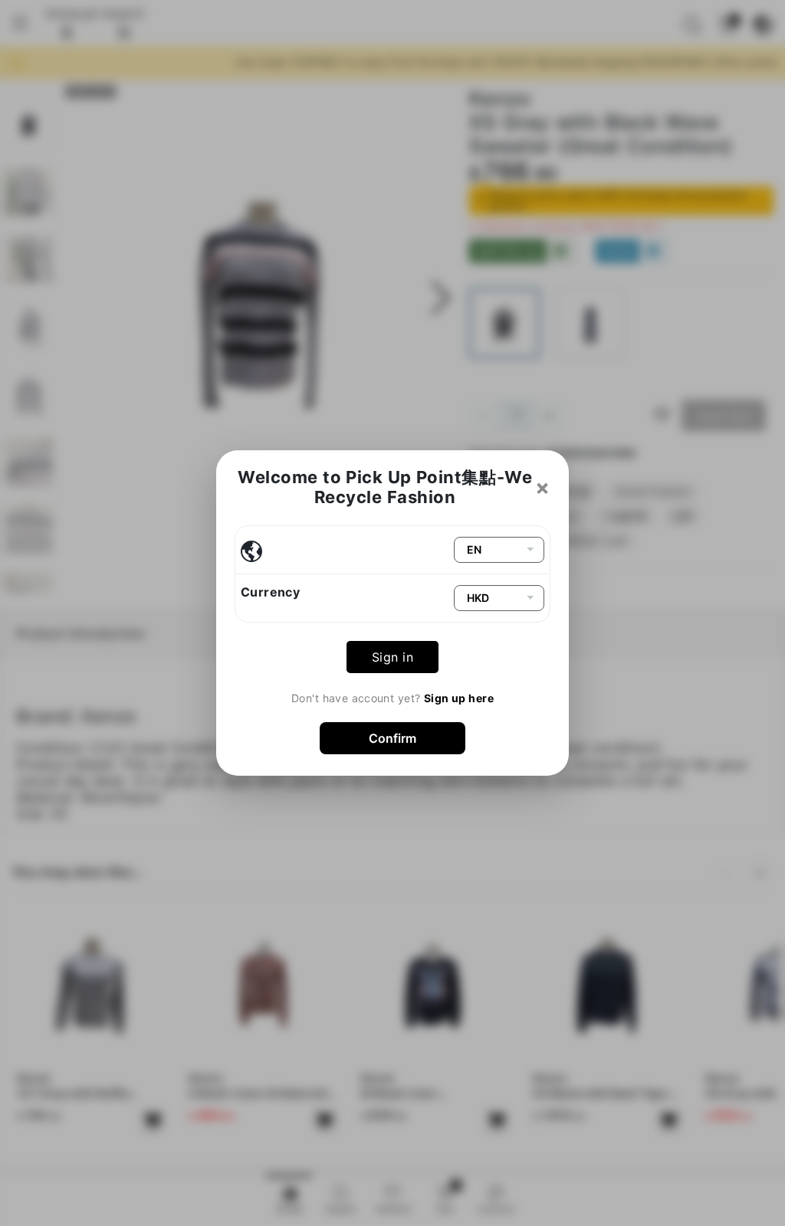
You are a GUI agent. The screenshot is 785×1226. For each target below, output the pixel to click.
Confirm (392, 738)
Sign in (392, 657)
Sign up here (459, 698)
